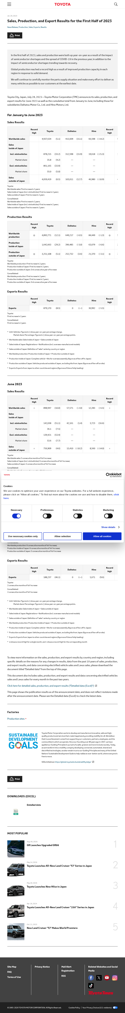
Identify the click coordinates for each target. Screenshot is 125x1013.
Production (23, 27)
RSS (63, 975)
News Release (12, 27)
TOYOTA (62, 4)
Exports (37, 27)
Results (43, 27)
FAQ (9, 971)
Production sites (16, 718)
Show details (108, 527)
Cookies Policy (74, 1007)
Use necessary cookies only (23, 536)
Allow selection (62, 536)
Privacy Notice (42, 966)
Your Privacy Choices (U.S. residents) (97, 1007)
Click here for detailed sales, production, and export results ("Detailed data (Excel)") (50, 685)
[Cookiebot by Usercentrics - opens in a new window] (108, 475)
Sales (31, 27)
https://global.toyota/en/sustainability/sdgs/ (73, 762)
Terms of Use (14, 977)
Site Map (11, 966)
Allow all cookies (102, 536)
